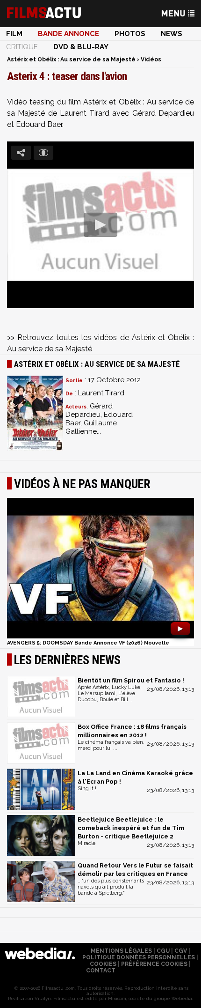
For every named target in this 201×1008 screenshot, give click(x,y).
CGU (163, 951)
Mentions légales (121, 951)
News (171, 34)
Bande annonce (68, 34)
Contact (100, 970)
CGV (180, 951)
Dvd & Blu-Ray (80, 47)
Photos (130, 34)
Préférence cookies (154, 964)
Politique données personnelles (138, 957)
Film (14, 34)
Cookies (103, 964)
